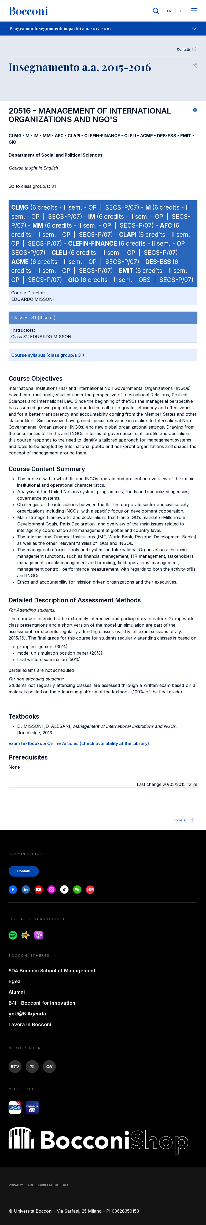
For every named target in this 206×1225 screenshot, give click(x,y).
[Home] (28, 11)
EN (169, 11)
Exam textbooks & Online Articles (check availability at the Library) (79, 743)
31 (53, 186)
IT (181, 11)
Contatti (183, 49)
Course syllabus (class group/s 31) (47, 355)
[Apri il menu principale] (194, 11)
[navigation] (103, 29)
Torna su (180, 820)
